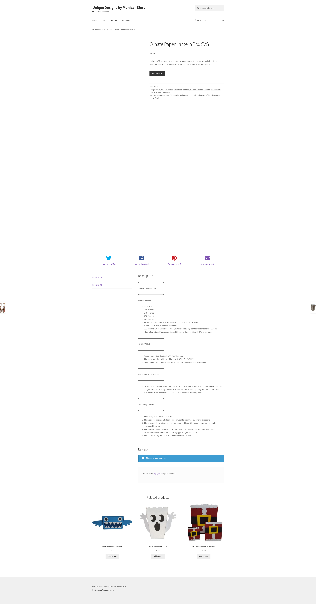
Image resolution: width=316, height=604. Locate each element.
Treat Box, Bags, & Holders (159, 92)
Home (95, 20)
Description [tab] (97, 277)
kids (196, 95)
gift (177, 95)
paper (151, 98)
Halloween (169, 89)
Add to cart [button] (112, 556)
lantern (202, 95)
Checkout (113, 20)
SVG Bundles (216, 89)
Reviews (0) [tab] (97, 285)
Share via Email (207, 264)
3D (159, 89)
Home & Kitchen (196, 89)
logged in (158, 473)
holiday (191, 95)
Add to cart (157, 73)
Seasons (104, 29)
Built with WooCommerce (103, 590)
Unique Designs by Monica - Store (118, 7)
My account (126, 20)
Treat (157, 98)
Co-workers (164, 95)
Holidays (186, 89)
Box (158, 95)
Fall (111, 29)
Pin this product (174, 264)
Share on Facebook (141, 264)
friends (172, 95)
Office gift (209, 95)
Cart (103, 20)
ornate (216, 95)
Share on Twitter (109, 264)
